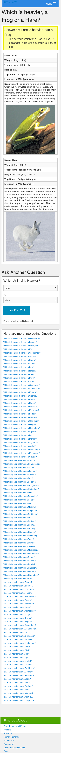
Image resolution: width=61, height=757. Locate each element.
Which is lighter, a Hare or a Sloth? (18, 467)
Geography (9, 744)
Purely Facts (9, 2)
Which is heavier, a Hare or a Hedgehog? (21, 428)
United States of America (14, 748)
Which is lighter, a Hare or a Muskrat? (19, 507)
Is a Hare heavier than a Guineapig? (19, 636)
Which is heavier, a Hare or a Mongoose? (21, 453)
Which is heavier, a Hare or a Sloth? (19, 364)
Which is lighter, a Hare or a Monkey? (19, 528)
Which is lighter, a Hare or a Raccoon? (20, 568)
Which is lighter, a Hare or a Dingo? (19, 557)
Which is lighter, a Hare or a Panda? (19, 564)
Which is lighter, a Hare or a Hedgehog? (21, 489)
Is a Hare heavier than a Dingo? (17, 614)
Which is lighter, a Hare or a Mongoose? (21, 485)
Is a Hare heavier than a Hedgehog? (19, 643)
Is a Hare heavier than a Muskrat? (18, 682)
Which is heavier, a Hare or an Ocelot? (20, 356)
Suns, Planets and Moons (15, 726)
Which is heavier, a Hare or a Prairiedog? (21, 450)
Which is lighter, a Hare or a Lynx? (18, 503)
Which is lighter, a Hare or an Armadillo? (21, 553)
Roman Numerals (11, 737)
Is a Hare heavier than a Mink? (16, 650)
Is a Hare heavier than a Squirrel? (18, 586)
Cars (6, 751)
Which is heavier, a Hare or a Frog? (18, 367)
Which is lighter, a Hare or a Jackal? (19, 546)
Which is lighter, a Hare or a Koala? (18, 500)
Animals (7, 730)
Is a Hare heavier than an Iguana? (18, 622)
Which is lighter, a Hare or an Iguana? (20, 471)
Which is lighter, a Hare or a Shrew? (19, 525)
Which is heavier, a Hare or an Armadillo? (21, 389)
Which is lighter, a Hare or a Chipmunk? (20, 510)
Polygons (8, 733)
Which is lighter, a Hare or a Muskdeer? (20, 550)
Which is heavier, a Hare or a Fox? (18, 435)
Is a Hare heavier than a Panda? (17, 665)
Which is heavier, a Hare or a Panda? (19, 399)
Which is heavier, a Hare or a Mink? (19, 349)
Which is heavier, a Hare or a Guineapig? (21, 385)
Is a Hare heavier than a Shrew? (17, 639)
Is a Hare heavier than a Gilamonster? (20, 629)
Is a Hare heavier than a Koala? (17, 607)
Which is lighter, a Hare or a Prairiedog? (21, 514)
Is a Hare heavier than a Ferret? (17, 647)
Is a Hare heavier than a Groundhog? (19, 625)
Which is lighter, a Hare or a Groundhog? (21, 575)
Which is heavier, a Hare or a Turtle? (19, 381)
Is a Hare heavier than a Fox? (16, 654)
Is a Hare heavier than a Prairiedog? (19, 668)
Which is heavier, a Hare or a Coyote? (20, 457)
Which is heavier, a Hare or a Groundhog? (22, 353)
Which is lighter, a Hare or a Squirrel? (19, 482)
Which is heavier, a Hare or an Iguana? (20, 442)
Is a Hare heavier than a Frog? (16, 632)
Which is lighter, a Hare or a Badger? (19, 521)
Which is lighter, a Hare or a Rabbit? (19, 460)
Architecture (9, 740)
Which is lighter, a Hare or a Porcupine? (20, 496)
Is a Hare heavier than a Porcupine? (19, 675)
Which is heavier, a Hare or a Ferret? (19, 414)
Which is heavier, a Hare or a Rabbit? (19, 371)
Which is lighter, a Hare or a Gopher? (19, 532)
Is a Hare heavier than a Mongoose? (19, 611)
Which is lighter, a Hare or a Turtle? (18, 539)
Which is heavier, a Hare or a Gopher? (20, 396)
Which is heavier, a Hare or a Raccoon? (20, 407)
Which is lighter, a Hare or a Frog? (18, 478)
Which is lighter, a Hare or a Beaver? (19, 561)
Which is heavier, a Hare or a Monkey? (20, 439)
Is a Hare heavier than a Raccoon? (18, 589)
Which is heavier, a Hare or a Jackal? (19, 446)
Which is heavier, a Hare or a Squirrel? (20, 432)
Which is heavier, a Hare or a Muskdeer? (21, 410)
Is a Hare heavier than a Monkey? (18, 697)
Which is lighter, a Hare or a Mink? (18, 493)
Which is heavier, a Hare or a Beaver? (20, 342)
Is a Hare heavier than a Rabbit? (17, 582)
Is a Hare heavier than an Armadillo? (19, 596)
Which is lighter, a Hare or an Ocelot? (19, 571)
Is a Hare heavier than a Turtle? (17, 690)
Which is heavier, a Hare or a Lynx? (19, 378)
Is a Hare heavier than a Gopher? (18, 672)
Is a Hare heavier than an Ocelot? (18, 693)
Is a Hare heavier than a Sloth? (17, 679)
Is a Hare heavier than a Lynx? (16, 657)
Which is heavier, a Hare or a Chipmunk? (21, 421)
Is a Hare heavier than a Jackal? (17, 661)
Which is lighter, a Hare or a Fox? (18, 518)
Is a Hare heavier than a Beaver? (18, 600)
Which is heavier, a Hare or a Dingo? (19, 424)
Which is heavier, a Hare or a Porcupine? (21, 346)
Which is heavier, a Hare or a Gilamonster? (22, 338)
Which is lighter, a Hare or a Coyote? (19, 475)
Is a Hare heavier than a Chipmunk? (19, 700)
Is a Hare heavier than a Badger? (18, 686)
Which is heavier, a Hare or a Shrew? (19, 360)
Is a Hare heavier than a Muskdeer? (19, 604)
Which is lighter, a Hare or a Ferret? (18, 543)
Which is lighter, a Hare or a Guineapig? (21, 536)
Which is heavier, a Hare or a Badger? (20, 417)
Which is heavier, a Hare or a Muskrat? (20, 392)
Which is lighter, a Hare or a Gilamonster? (21, 464)
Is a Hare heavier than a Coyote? (18, 618)
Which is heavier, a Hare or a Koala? (19, 374)
